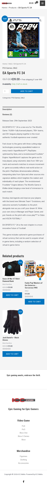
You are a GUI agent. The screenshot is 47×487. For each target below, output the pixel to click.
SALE (10, 64)
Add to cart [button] (12, 295)
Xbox (23, 440)
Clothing (23, 460)
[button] (40, 20)
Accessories (23, 463)
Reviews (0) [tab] (7, 114)
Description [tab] (7, 109)
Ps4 (23, 426)
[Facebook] (23, 481)
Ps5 (23, 429)
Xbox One (23, 433)
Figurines (23, 456)
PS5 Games (7, 68)
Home (5, 64)
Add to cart (26, 91)
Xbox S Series (23, 436)
